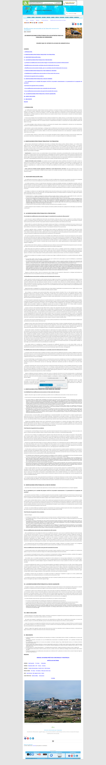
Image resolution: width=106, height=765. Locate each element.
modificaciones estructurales (53, 733)
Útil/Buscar (62, 17)
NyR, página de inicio (37, 673)
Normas (33, 17)
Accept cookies (46, 384)
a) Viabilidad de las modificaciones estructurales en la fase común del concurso (41, 73)
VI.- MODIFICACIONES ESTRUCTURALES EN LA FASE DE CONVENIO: (38, 78)
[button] (65, 378)
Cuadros (52, 17)
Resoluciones (38, 17)
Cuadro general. (31, 663)
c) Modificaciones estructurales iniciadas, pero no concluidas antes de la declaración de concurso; (45, 68)
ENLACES (26, 101)
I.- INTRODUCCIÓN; (28, 51)
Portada (29, 17)
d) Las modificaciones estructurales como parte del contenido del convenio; (41, 91)
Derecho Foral (41, 668)
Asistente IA (76, 17)
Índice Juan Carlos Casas (45, 670)
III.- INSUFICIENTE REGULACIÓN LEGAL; (32, 57)
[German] (30, 22)
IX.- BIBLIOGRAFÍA (28, 99)
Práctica (57, 17)
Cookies (57, 758)
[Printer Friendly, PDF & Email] (53, 727)
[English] (27, 22)
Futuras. (39, 665)
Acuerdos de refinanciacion (33, 731)
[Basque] (40, 22)
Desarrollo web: (76, 758)
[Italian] (32, 22)
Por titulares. (38, 670)
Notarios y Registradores (43, 10)
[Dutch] (34, 22)
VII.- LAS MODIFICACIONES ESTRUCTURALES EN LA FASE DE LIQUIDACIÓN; (40, 93)
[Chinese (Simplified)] (36, 22)
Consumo (44, 665)
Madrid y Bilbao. (35, 675)
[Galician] (38, 22)
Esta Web (67, 17)
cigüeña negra (42, 731)
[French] (28, 22)
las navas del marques (74, 731)
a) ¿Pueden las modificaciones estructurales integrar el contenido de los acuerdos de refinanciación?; (46, 62)
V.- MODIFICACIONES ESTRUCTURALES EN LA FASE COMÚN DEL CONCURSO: (40, 70)
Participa (48, 17)
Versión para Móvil (53, 750)
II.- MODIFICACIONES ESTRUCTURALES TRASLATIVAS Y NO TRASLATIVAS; (39, 54)
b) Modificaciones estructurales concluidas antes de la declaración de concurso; (41, 65)
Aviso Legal (59, 387)
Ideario (42, 673)
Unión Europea (47, 668)
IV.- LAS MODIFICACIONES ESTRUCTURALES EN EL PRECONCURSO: (38, 60)
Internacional (41, 675)
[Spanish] (25, 22)
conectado (34, 745)
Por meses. (37, 663)
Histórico (71, 17)
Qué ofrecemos (29, 673)
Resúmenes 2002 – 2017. (32, 665)
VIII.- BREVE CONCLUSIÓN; (29, 96)
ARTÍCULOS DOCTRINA (53, 660)
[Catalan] (42, 22)
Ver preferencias (60, 384)
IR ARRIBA (53, 678)
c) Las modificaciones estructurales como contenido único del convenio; (40, 88)
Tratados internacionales (33, 668)
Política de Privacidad (53, 387)
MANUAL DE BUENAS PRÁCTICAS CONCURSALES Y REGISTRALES (53, 657)
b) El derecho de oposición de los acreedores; (34, 76)
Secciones (44, 17)
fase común (66, 731)
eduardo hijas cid (60, 731)
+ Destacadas (43, 663)
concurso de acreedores (50, 731)
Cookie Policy (47, 387)
